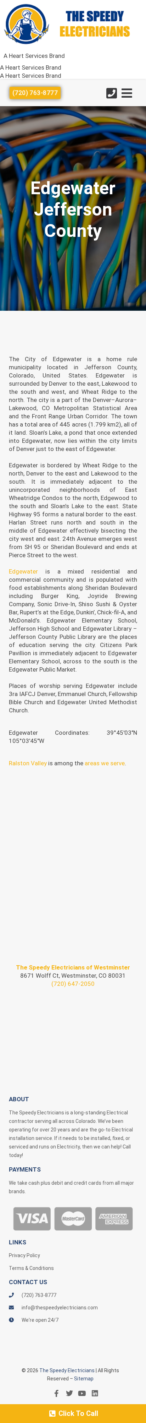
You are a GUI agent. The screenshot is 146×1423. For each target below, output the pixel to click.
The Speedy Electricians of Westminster (73, 967)
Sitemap (84, 1378)
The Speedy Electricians (67, 1370)
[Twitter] (69, 1393)
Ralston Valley (28, 763)
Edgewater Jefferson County (73, 209)
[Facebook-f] (56, 1393)
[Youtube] (82, 1393)
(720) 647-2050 (73, 983)
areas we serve (105, 763)
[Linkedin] (95, 1393)
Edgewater (23, 571)
